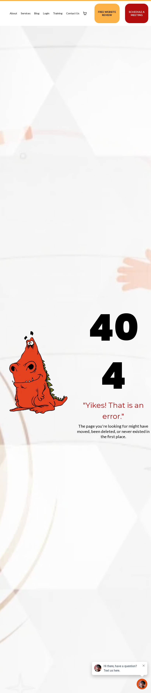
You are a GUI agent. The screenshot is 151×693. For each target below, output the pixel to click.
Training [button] (57, 13)
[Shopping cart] (85, 13)
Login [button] (46, 13)
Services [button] (26, 13)
